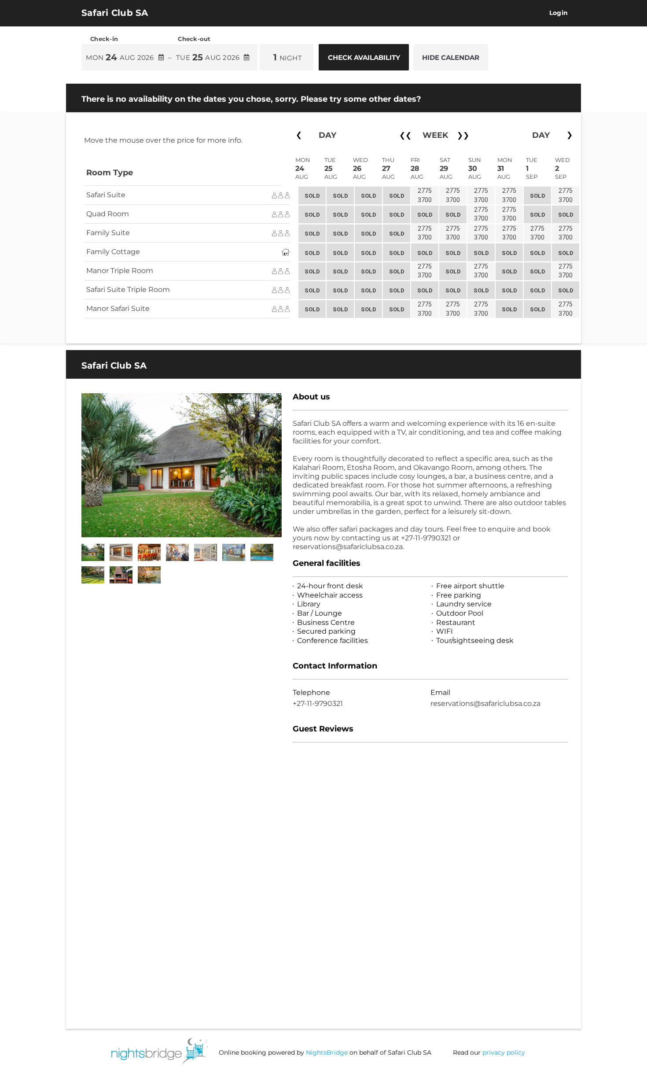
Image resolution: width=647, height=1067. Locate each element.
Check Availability (364, 57)
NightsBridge (327, 1052)
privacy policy (503, 1052)
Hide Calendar (450, 57)
